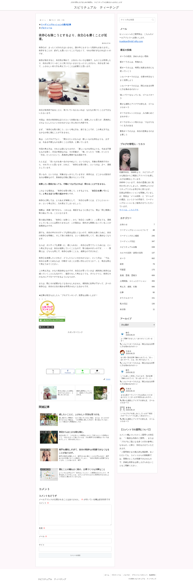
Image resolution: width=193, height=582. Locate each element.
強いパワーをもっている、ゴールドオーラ (137, 96)
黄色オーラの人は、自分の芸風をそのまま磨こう (137, 133)
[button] (153, 19)
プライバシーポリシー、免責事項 (143, 575)
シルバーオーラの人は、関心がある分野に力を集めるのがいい (137, 87)
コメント (44, 503)
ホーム (107, 575)
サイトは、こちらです (128, 210)
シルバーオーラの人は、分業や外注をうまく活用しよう (137, 78)
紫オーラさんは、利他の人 (131, 62)
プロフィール (46, 28)
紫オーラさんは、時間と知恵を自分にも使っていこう (137, 69)
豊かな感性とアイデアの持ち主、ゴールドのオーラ (137, 106)
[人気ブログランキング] (47, 308)
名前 (42, 528)
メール (43, 536)
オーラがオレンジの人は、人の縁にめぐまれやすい (137, 115)
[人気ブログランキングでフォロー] (52, 319)
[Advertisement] (75, 349)
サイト (42, 545)
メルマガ (126, 575)
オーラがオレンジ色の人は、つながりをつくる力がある (137, 124)
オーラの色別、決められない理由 (134, 56)
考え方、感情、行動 (47, 327)
